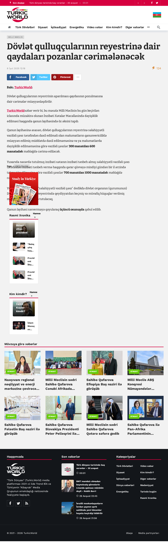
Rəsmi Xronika (148, 498)
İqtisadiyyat (123, 478)
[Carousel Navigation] (141, 3)
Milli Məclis (15, 37)
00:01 (82, 473)
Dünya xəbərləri (125, 485)
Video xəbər (147, 466)
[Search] (158, 27)
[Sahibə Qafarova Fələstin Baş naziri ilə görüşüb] (22, 408)
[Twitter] (157, 3)
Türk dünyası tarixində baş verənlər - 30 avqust (53, 3)
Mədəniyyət (146, 485)
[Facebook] (152, 3)
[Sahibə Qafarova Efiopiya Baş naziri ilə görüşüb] (104, 363)
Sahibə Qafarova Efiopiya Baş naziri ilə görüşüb (104, 384)
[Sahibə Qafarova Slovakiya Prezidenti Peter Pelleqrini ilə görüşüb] (63, 408)
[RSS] (26, 503)
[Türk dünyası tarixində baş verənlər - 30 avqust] (68, 469)
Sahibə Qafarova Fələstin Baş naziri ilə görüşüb (22, 429)
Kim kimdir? (147, 472)
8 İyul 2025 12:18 (16, 68)
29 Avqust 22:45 (88, 496)
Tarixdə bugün (148, 491)
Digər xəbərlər (148, 478)
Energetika (122, 491)
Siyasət (11, 371)
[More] (148, 27)
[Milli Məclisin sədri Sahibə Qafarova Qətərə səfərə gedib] (104, 408)
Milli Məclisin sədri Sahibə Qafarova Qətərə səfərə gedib (102, 429)
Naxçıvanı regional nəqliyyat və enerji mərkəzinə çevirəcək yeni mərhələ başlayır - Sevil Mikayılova (22, 388)
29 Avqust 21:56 (88, 518)
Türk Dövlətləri (124, 466)
